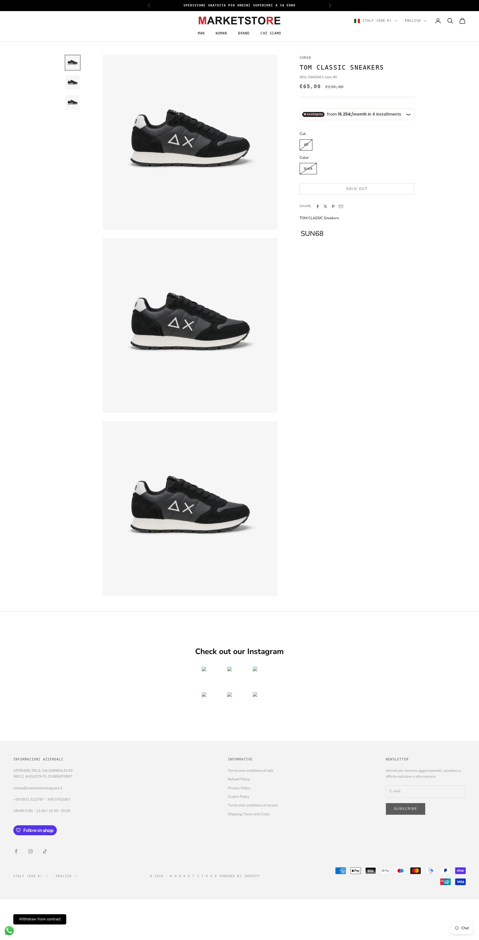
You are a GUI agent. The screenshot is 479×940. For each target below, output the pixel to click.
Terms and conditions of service (253, 805)
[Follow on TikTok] (45, 851)
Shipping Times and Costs (249, 814)
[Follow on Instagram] (30, 851)
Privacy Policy (239, 788)
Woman (221, 33)
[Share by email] (341, 206)
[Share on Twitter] (325, 206)
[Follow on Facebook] (16, 851)
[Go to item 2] (72, 82)
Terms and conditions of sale (250, 770)
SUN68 (305, 58)
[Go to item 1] (72, 62)
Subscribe (405, 808)
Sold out (357, 189)
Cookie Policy (238, 796)
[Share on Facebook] (317, 206)
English (413, 20)
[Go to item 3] (72, 102)
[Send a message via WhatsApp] (9, 930)
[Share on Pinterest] (333, 206)
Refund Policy (239, 779)
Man (201, 33)
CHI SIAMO (271, 33)
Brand (243, 33)
